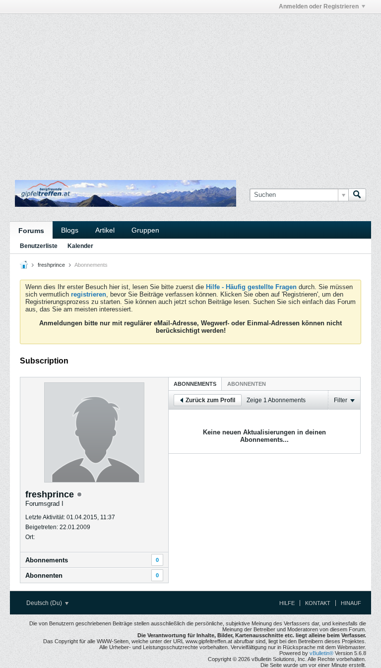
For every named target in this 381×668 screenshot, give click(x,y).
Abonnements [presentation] (195, 384)
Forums (31, 231)
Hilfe (287, 603)
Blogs (69, 230)
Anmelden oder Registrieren (319, 6)
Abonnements (46, 560)
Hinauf (351, 603)
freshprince (51, 265)
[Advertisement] (126, 36)
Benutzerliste (39, 246)
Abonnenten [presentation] (246, 384)
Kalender (80, 246)
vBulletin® (321, 653)
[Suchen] (357, 194)
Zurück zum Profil (210, 400)
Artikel (105, 230)
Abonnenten (44, 575)
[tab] (195, 383)
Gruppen (145, 230)
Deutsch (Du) (45, 603)
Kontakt (317, 603)
